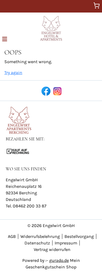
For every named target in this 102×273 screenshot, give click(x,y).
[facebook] (45, 90)
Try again (13, 72)
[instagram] (56, 90)
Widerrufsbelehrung (40, 236)
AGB (12, 236)
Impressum (66, 243)
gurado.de (59, 260)
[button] (4, 38)
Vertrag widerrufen (52, 249)
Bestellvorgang (79, 236)
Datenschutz (37, 243)
